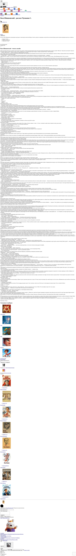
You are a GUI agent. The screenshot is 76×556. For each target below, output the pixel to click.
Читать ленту (2, 539)
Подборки (7, 539)
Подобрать (2, 538)
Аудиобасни (17, 537)
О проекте (2, 533)
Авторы (10, 539)
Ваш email (2, 510)
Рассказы (2, 15)
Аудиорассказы (8, 537)
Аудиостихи (13, 537)
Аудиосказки (2, 537)
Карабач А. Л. (4, 434)
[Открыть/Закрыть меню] (1, 1)
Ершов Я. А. (4, 481)
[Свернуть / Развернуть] (15, 7)
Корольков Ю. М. (5, 465)
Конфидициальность (4, 534)
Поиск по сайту (15, 539)
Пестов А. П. (4, 450)
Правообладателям (11, 534)
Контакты (21, 534)
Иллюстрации (17, 534)
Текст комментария (3, 511)
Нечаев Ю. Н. (4, 387)
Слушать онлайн (3, 536)
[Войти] (3, 4)
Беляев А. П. (4, 403)
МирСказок (5, 540)
